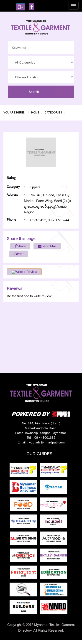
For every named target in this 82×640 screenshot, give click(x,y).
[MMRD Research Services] (54, 608)
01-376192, (38, 220)
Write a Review (26, 271)
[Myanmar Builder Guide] (25, 608)
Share (21, 246)
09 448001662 (44, 437)
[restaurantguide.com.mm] (25, 574)
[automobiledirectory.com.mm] (54, 540)
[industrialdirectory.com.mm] (54, 522)
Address (12, 195)
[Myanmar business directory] (25, 488)
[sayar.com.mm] (54, 488)
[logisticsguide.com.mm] (25, 557)
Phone (11, 220)
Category (13, 187)
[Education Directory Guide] (54, 574)
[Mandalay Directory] (54, 471)
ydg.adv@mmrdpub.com (47, 442)
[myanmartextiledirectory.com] (54, 557)
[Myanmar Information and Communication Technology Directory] (54, 591)
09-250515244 (58, 220)
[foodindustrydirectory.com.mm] (25, 505)
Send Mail (48, 246)
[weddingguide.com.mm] (54, 505)
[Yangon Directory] (24, 471)
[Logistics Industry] (25, 591)
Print (20, 253)
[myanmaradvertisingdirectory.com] (25, 540)
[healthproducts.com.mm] (25, 522)
